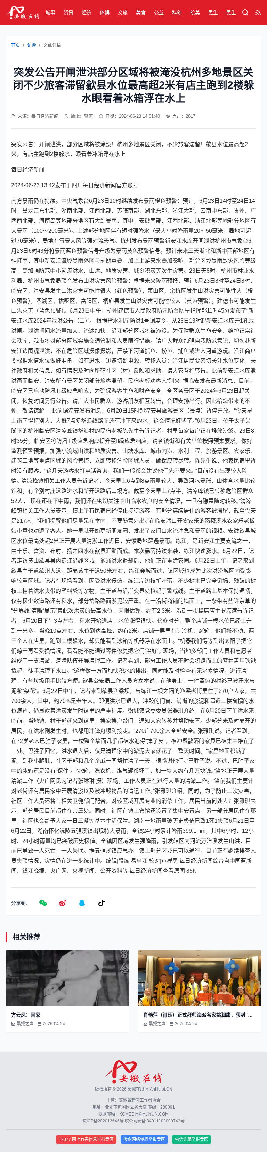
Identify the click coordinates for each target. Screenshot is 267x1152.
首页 (15, 45)
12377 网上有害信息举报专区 (86, 1139)
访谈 (31, 45)
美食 (141, 12)
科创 (177, 12)
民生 (213, 12)
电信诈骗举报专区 (191, 1139)
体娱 (105, 12)
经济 (86, 12)
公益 (159, 12)
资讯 (68, 12)
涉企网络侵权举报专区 (144, 1139)
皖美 (195, 12)
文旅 (123, 12)
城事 (50, 12)
